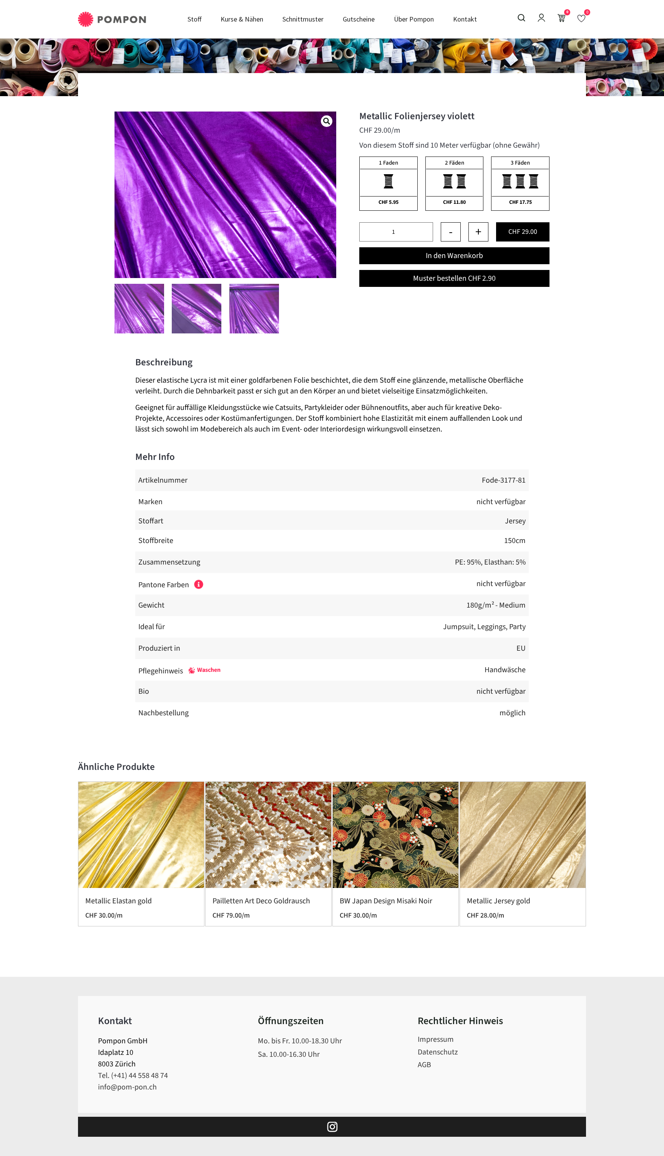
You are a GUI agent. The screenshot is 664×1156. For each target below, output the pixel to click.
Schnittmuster (303, 19)
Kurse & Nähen (242, 19)
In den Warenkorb (454, 255)
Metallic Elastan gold (118, 901)
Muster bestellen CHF (454, 278)
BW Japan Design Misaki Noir (386, 901)
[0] (581, 18)
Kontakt (465, 19)
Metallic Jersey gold (498, 901)
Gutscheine (359, 19)
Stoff (194, 19)
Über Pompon (414, 19)
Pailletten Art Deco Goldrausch (261, 901)
